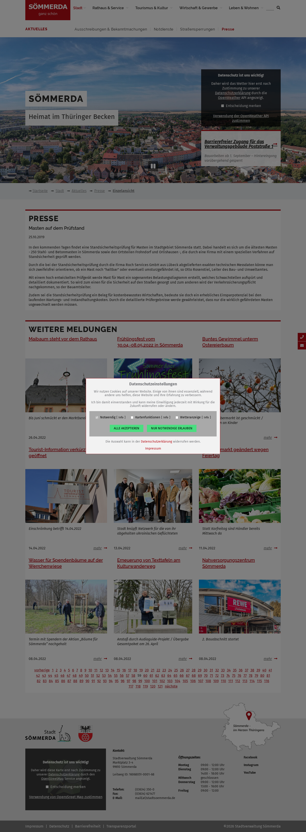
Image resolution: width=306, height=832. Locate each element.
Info (121, 417)
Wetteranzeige (190, 417)
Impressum (153, 448)
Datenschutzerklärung (156, 441)
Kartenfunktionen (147, 417)
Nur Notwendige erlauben (171, 428)
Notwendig (107, 417)
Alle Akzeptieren (126, 428)
